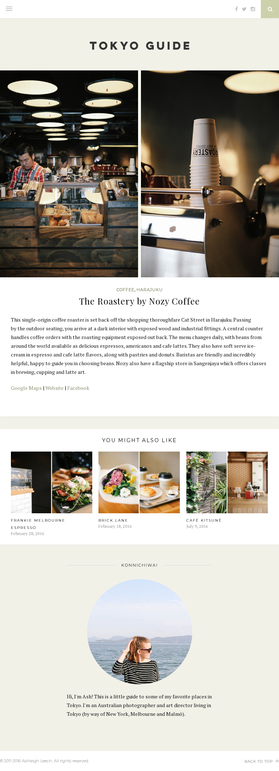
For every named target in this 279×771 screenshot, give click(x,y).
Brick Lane (113, 520)
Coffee (125, 289)
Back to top (259, 761)
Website (54, 387)
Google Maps (26, 387)
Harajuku (150, 289)
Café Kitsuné (204, 520)
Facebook (78, 387)
